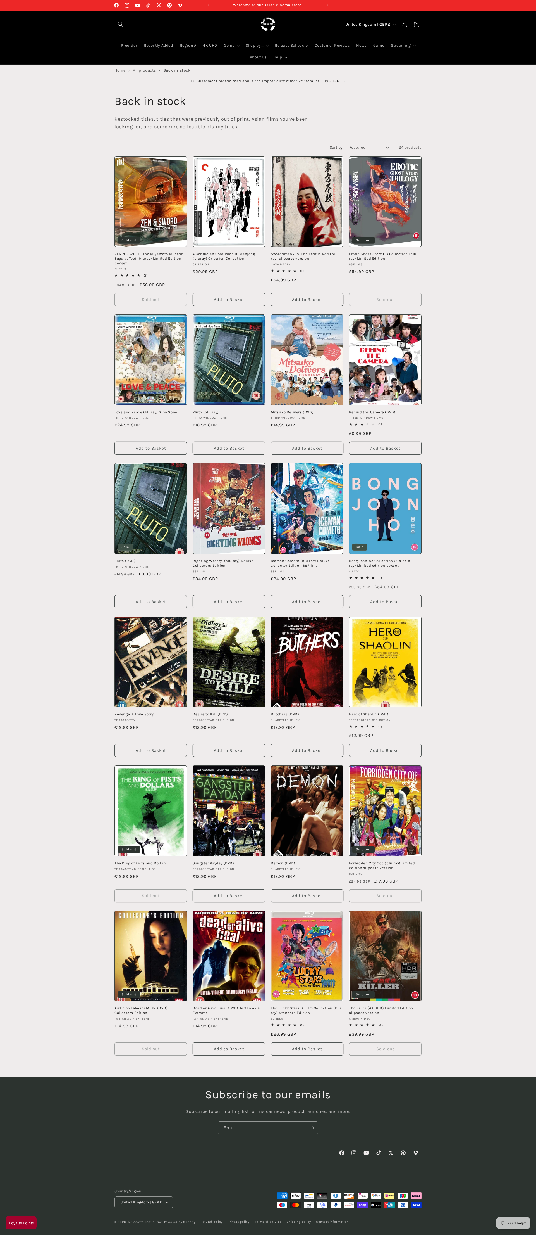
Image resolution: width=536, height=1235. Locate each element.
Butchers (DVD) (285, 714)
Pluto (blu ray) (206, 412)
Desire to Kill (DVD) (210, 714)
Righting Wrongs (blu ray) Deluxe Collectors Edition (223, 563)
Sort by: (337, 147)
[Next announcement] (327, 5)
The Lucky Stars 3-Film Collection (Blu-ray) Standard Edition (307, 1010)
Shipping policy (298, 1222)
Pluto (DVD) (125, 561)
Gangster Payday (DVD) (213, 863)
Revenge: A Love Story (134, 714)
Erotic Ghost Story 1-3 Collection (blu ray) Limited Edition (383, 256)
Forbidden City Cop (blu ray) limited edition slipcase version (382, 865)
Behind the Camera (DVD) (372, 412)
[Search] (120, 24)
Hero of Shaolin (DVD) (369, 714)
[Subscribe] (312, 1127)
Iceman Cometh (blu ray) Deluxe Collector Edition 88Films (300, 563)
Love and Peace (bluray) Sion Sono (145, 412)
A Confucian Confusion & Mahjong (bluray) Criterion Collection (224, 256)
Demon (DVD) (283, 863)
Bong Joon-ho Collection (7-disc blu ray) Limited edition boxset (381, 563)
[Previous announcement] (208, 5)
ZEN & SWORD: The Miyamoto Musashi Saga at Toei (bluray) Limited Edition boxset (149, 259)
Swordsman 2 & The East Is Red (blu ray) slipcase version (304, 256)
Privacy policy (239, 1222)
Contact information (332, 1222)
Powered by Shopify (179, 1222)
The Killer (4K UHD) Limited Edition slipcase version (381, 1010)
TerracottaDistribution (145, 1222)
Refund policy (211, 1222)
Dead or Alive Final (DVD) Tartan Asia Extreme (226, 1010)
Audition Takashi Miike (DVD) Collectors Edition (141, 1010)
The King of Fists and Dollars (140, 863)
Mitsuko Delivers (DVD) (292, 412)
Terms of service (268, 1222)
